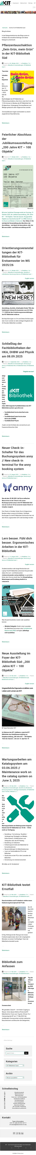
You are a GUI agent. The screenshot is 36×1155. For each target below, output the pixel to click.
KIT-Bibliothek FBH (11, 365)
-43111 (24, 1123)
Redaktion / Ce (26, 157)
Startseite (4, 27)
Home (9, 3)
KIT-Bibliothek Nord (21, 365)
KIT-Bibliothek (19, 1153)
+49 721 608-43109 (16, 1123)
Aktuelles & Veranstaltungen (15, 65)
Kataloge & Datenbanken (20, 789)
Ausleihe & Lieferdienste (25, 788)
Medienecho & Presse (8, 679)
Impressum (16, 3)
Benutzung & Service (15, 274)
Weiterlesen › (6, 123)
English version (29, 278)
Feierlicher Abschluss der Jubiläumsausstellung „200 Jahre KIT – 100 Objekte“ (17, 143)
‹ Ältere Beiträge (7, 1040)
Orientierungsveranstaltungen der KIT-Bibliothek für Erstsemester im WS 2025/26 (17, 256)
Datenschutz (23, 3)
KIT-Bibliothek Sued (26, 274)
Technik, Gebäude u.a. (11, 791)
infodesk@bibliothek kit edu (18, 1124)
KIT (35, 3)
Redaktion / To (26, 63)
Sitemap (30, 3)
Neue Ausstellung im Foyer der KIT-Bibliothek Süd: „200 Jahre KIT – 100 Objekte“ (16, 662)
